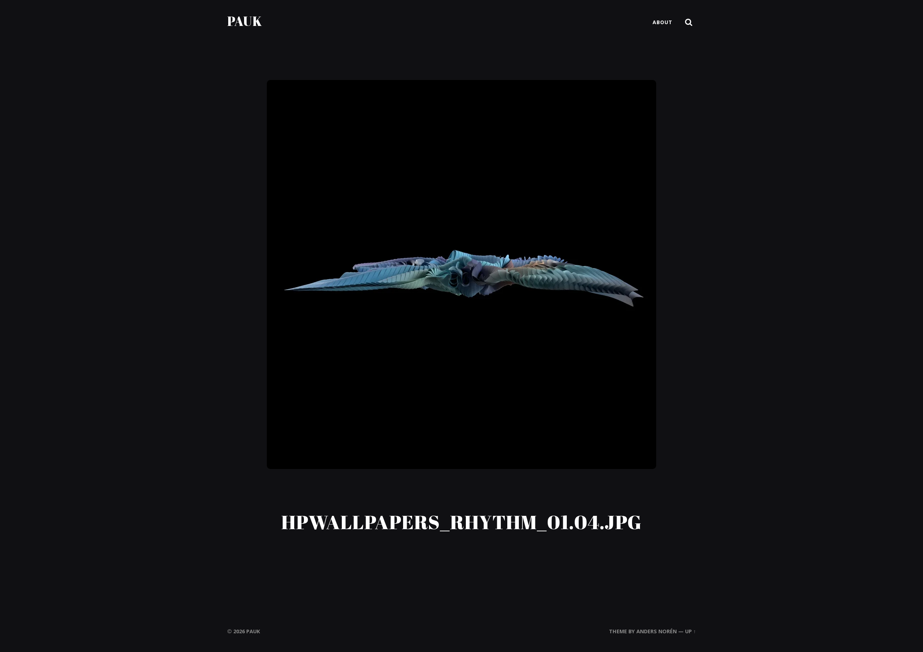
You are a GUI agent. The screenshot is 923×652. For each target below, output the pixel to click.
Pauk (244, 21)
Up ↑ (690, 631)
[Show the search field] (688, 22)
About (662, 22)
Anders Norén (656, 631)
